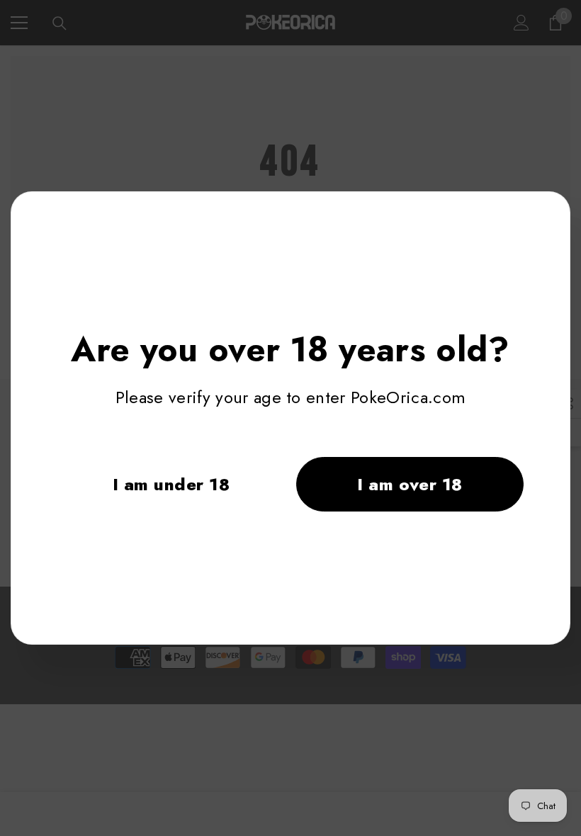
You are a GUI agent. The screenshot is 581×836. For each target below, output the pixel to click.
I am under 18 (171, 484)
